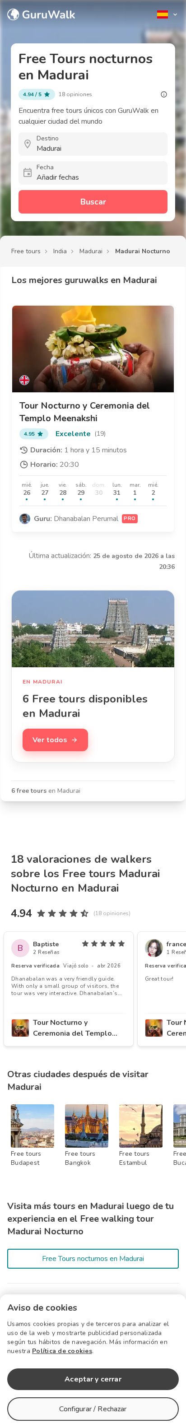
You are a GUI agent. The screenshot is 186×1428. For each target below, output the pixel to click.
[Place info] (163, 94)
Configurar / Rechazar (92, 1409)
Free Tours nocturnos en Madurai (93, 1259)
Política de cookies (62, 1351)
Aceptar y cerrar (93, 1379)
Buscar (93, 201)
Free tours (26, 251)
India (60, 251)
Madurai (90, 251)
